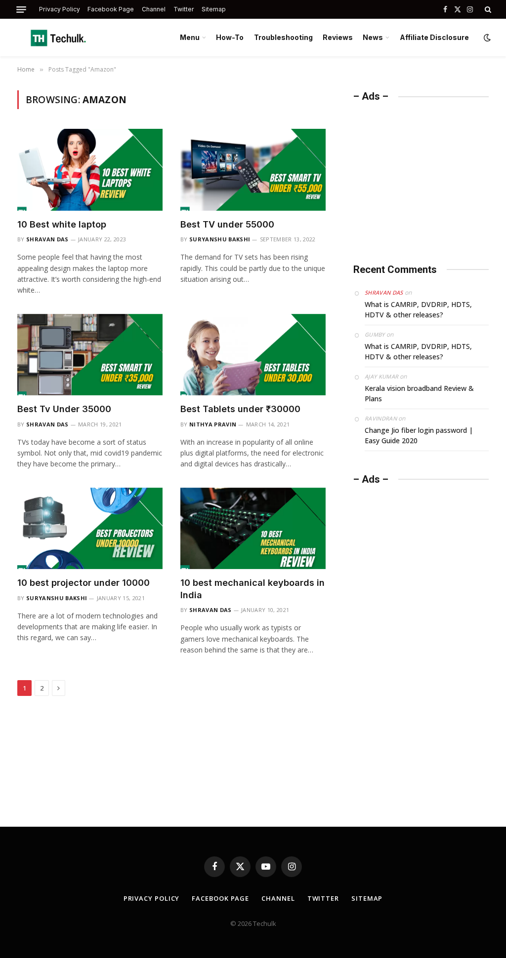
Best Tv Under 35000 (64, 409)
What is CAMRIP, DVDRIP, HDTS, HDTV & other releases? (418, 309)
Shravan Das (47, 239)
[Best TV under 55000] (253, 169)
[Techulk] (58, 37)
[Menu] (21, 9)
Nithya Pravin (212, 424)
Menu (190, 37)
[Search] (487, 9)
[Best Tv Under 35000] (90, 354)
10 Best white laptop (61, 224)
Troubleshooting (283, 37)
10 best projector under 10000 (83, 582)
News (373, 37)
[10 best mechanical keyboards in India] (253, 528)
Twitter (183, 9)
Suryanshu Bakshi (219, 239)
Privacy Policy (59, 9)
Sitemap (214, 9)
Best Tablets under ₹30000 (240, 409)
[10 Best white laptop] (90, 169)
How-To (230, 37)
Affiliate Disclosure (434, 37)
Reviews (338, 37)
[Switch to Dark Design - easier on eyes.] (486, 37)
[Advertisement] (427, 176)
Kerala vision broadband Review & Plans (419, 393)
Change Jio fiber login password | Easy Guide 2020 (419, 435)
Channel (154, 9)
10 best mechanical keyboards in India (252, 588)
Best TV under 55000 (227, 224)
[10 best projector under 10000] (90, 528)
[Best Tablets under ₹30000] (253, 354)
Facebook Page (110, 9)
